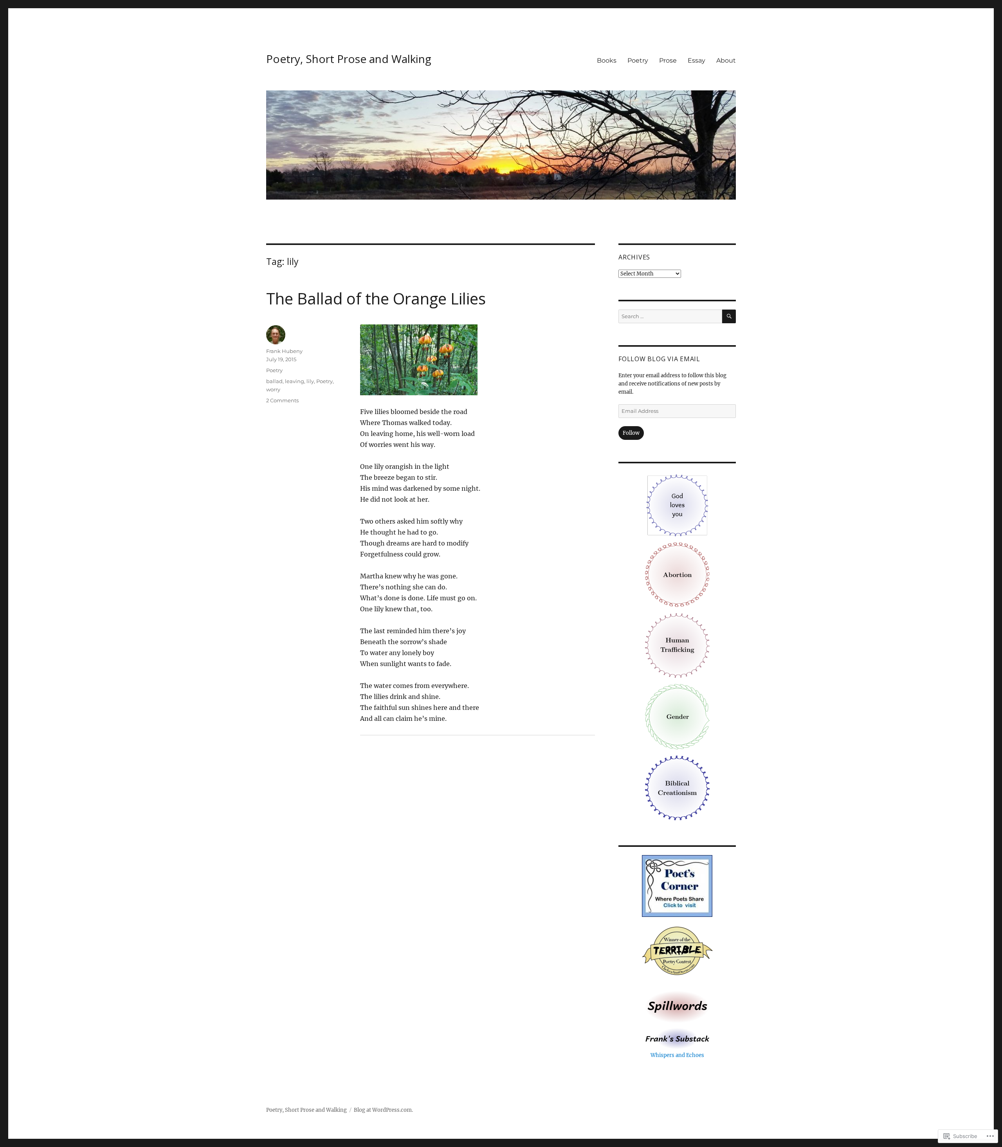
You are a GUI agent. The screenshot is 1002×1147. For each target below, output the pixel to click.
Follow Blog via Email (659, 359)
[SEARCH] (729, 316)
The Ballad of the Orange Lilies (376, 298)
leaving (294, 381)
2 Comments (282, 400)
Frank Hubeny (284, 351)
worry (273, 389)
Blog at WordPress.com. (383, 1110)
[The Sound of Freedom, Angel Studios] (677, 645)
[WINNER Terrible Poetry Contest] (677, 952)
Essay (696, 60)
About (726, 60)
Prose (668, 60)
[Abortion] (677, 574)
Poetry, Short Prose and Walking (348, 58)
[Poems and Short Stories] (677, 1006)
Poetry (637, 60)
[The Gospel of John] (677, 505)
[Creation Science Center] (677, 787)
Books (606, 60)
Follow (631, 433)
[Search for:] (670, 316)
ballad (274, 381)
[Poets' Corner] (677, 885)
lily (310, 381)
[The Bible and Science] (677, 1038)
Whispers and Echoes (677, 1055)
